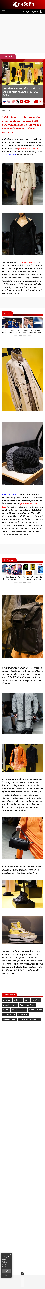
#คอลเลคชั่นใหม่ (9, 1014)
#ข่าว (27, 1000)
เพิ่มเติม (7, 1267)
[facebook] (25, 12)
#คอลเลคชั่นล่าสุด (9, 1019)
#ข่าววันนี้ (18, 1000)
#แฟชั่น (5, 1010)
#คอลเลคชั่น (22, 1014)
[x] (28, 12)
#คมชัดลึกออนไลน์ (10, 1005)
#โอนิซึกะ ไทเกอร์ (35, 1010)
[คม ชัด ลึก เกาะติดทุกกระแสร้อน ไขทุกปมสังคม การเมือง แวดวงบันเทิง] (22, 5)
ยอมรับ (6, 1271)
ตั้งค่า (6, 1275)
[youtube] (32, 12)
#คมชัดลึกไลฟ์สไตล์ (27, 1005)
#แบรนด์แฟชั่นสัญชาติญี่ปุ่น (29, 1019)
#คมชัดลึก (36, 1000)
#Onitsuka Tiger (19, 1010)
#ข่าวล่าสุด (7, 1000)
